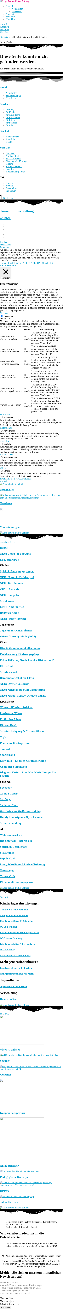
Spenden (5, 1060)
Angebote (10, 14)
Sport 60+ (6, 787)
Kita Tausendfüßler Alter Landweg (17, 944)
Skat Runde (7, 852)
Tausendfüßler (17, 211)
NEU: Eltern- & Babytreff (15, 553)
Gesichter (5, 1074)
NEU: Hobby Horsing (13, 618)
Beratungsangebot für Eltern (17, 677)
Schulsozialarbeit (10, 671)
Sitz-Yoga (5, 799)
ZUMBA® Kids (9, 589)
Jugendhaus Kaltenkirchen (16, 630)
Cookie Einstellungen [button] (11, 263)
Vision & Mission (10, 1049)
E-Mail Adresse (7, 1304)
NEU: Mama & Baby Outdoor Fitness (23, 695)
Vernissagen (7, 870)
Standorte (10, 16)
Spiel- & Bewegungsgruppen (17, 571)
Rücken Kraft (8, 725)
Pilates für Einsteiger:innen (16, 743)
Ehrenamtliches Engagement (17, 882)
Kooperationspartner (12, 1112)
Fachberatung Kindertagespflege (19, 654)
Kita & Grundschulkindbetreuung (20, 648)
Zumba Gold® (9, 793)
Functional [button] (5, 414)
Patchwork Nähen (11, 713)
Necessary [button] (5, 313)
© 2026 (5, 218)
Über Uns (10, 19)
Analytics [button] (4, 441)
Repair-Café (7, 858)
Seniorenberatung (11, 823)
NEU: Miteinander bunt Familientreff (22, 689)
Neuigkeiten (17, 9)
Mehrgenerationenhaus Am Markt (17, 973)
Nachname (5, 1301)
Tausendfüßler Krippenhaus (14, 909)
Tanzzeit (5, 748)
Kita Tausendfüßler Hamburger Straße (19, 932)
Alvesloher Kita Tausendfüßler (15, 955)
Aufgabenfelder (9, 1165)
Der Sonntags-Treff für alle (16, 840)
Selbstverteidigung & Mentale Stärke (22, 731)
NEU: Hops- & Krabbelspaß (17, 577)
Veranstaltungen (10, 527)
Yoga (3, 737)
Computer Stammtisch (13, 766)
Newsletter (17, 11)
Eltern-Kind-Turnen (12, 606)
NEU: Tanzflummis (11, 583)
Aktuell (9, 6)
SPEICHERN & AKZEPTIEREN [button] (16, 478)
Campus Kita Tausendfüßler (14, 915)
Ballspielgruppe (9, 612)
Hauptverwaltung (9, 999)
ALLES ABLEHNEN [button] (33, 263)
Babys (3, 547)
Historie (4, 1190)
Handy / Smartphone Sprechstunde (21, 817)
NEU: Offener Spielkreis (14, 683)
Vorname (4, 1298)
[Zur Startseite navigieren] (14, 1)
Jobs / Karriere (9, 1202)
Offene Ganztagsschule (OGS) (18, 636)
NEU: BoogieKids (10, 595)
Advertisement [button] (6, 454)
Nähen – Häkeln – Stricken (16, 707)
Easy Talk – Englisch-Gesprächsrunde (23, 760)
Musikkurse (7, 601)
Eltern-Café (7, 666)
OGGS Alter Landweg (11, 938)
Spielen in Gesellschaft (13, 846)
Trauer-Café (7, 876)
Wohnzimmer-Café (11, 834)
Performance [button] (6, 428)
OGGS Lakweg (7, 949)
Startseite (4, 37)
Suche (3, 42)
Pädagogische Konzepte (14, 1177)
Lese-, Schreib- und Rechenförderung (22, 864)
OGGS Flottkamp (9, 927)
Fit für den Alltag (10, 719)
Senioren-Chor (9, 805)
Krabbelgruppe (9, 559)
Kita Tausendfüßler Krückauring (16, 921)
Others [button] (3, 468)
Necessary (8, 316)
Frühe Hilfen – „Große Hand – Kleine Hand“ (27, 660)
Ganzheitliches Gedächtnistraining (20, 811)
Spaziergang (7, 754)
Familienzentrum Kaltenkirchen (16, 968)
